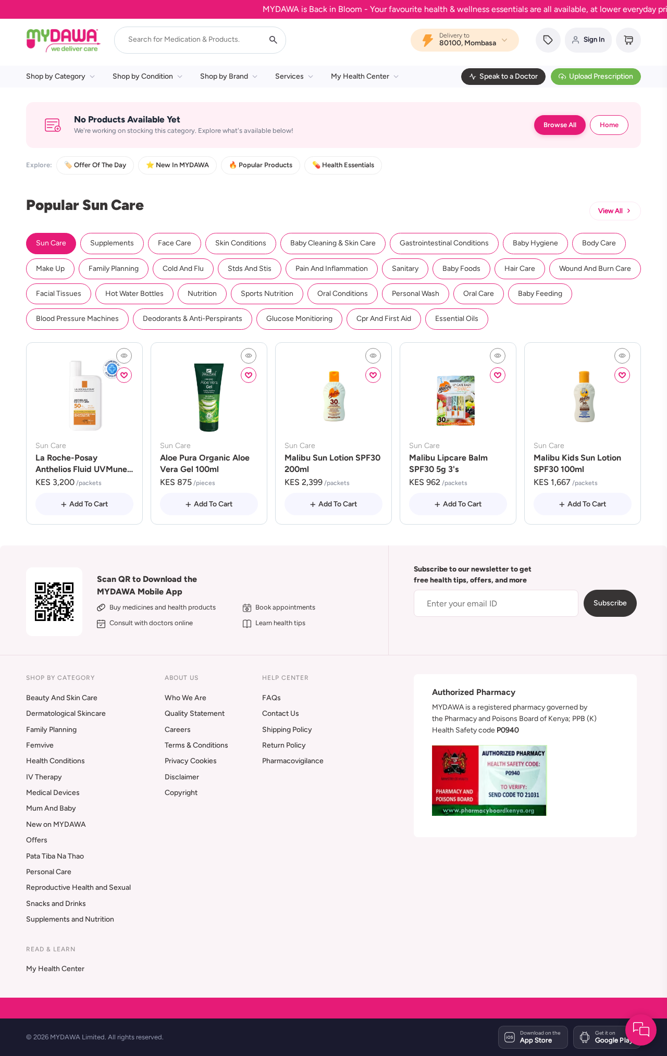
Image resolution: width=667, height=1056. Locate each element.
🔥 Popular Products (260, 165)
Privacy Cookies (191, 760)
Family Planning (114, 268)
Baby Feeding (540, 293)
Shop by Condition (143, 76)
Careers (178, 729)
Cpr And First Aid (383, 318)
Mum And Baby (51, 808)
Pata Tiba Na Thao (55, 856)
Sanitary (405, 268)
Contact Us (280, 713)
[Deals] (548, 40)
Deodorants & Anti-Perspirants (192, 318)
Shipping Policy (287, 729)
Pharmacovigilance (293, 760)
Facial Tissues (58, 293)
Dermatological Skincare (66, 713)
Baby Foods (461, 268)
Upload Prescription (601, 76)
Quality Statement (195, 713)
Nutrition (202, 293)
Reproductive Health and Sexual (78, 887)
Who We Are (185, 697)
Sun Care (51, 243)
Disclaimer (182, 777)
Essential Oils (456, 318)
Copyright (181, 792)
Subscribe (610, 603)
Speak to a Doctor (508, 76)
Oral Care (478, 293)
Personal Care (48, 871)
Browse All (560, 125)
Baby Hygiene (535, 243)
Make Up (50, 268)
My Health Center (360, 76)
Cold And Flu (183, 268)
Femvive (40, 745)
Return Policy (284, 745)
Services (289, 76)
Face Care (174, 243)
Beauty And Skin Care (61, 697)
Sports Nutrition (267, 293)
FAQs (271, 697)
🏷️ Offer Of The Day (95, 165)
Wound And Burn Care (595, 268)
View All (610, 211)
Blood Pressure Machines (77, 318)
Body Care (599, 243)
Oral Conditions (342, 293)
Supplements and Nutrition (70, 919)
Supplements (112, 243)
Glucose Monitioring (299, 318)
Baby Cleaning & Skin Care (333, 243)
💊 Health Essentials (343, 165)
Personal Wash (415, 293)
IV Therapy (44, 777)
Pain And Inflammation (331, 268)
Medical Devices (53, 792)
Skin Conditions (240, 243)
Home (609, 125)
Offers (36, 840)
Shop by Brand (224, 76)
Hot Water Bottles (134, 293)
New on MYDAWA (56, 824)
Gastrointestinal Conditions (444, 243)
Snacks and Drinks (56, 903)
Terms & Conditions (196, 745)
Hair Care (519, 268)
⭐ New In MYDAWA (177, 165)
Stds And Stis (249, 268)
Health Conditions (55, 760)
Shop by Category (55, 76)
